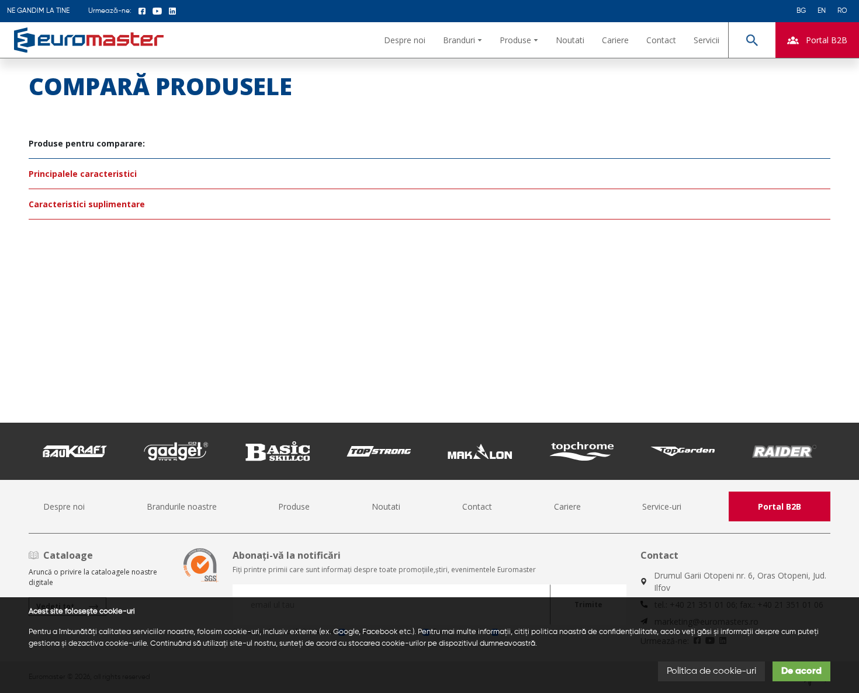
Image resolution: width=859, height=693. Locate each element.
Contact (661, 40)
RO (842, 11)
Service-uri (661, 506)
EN (822, 11)
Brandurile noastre (182, 506)
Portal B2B (779, 506)
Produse (294, 506)
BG (801, 11)
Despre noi (404, 40)
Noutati (570, 40)
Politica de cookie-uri (711, 671)
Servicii (706, 40)
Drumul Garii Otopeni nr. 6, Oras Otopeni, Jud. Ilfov (740, 581)
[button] (462, 40)
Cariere (615, 40)
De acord (801, 671)
